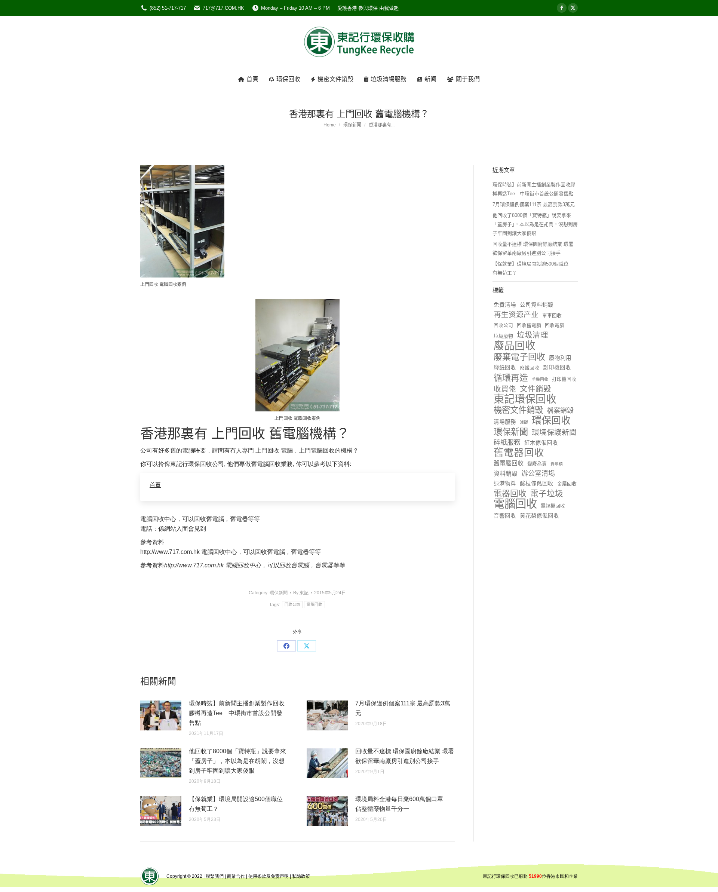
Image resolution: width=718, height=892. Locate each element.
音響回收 (505, 516)
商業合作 (236, 876)
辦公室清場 (538, 473)
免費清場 (505, 305)
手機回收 (540, 379)
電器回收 (510, 493)
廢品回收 (515, 345)
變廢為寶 (537, 463)
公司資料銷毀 (536, 305)
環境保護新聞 (554, 432)
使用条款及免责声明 (268, 876)
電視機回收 (553, 506)
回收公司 (292, 605)
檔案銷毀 (560, 410)
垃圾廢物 (503, 336)
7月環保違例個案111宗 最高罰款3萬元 (402, 708)
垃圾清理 (532, 335)
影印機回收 (557, 368)
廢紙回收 (505, 368)
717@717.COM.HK (223, 8)
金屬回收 (567, 484)
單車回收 (552, 315)
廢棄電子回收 (519, 356)
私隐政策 (301, 876)
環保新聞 (279, 592)
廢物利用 (560, 358)
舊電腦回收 (509, 463)
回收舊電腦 (529, 325)
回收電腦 (554, 325)
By (301, 592)
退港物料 (505, 484)
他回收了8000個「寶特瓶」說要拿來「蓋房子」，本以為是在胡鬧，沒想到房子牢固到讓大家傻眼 (237, 761)
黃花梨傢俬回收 (539, 516)
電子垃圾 (546, 493)
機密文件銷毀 (518, 410)
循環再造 (511, 377)
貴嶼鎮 (556, 464)
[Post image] (160, 715)
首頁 (155, 485)
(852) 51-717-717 (168, 8)
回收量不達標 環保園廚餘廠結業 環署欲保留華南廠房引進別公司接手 (404, 756)
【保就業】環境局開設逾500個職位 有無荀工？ (238, 804)
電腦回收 (314, 605)
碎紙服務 (507, 442)
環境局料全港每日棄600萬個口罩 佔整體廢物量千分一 (402, 804)
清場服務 (505, 422)
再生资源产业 (516, 314)
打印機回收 (564, 379)
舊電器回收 (519, 452)
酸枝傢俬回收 (536, 484)
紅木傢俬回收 (541, 443)
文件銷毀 (535, 388)
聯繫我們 (215, 876)
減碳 (524, 422)
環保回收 (551, 420)
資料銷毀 (506, 473)
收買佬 (505, 389)
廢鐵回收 (529, 368)
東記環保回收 (525, 399)
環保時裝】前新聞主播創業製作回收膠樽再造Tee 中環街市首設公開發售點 (237, 713)
